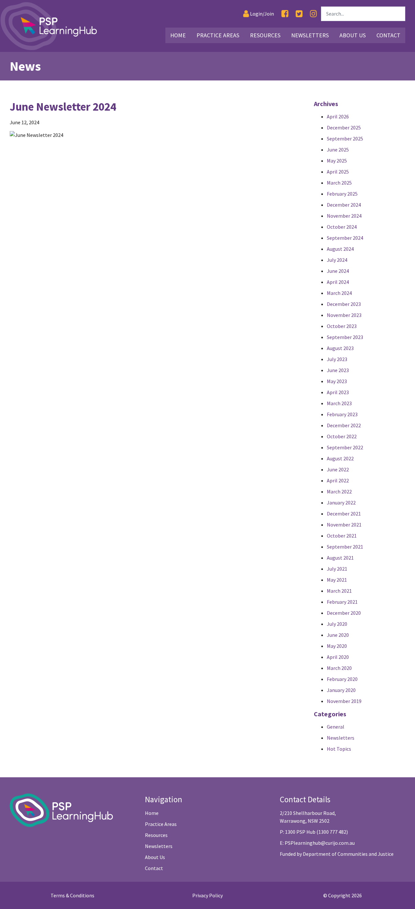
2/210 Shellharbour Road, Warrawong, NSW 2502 (308, 817)
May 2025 (337, 160)
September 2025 (345, 138)
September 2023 (345, 337)
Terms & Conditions (72, 895)
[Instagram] (313, 14)
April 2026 (338, 116)
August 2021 (340, 557)
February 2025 (342, 193)
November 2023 (344, 315)
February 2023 (342, 414)
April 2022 (338, 480)
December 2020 (344, 613)
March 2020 (339, 668)
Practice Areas (217, 35)
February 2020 (342, 679)
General (335, 726)
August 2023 (340, 348)
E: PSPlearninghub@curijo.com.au (317, 843)
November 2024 (344, 215)
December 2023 (344, 304)
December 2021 (344, 513)
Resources (265, 35)
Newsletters (310, 35)
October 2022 (342, 436)
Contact (388, 35)
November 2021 (344, 524)
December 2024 (344, 204)
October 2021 (342, 535)
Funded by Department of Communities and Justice (337, 854)
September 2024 (345, 238)
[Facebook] (284, 14)
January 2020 (341, 690)
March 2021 (339, 591)
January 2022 (341, 502)
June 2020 (338, 635)
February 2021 (342, 602)
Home (178, 35)
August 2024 (340, 249)
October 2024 (342, 227)
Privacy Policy (207, 895)
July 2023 (337, 359)
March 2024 (339, 293)
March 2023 (339, 403)
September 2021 (345, 546)
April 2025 (338, 171)
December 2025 (344, 127)
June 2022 (338, 469)
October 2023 (342, 326)
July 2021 (337, 568)
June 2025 (338, 149)
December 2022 (344, 425)
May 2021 (337, 579)
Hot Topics (339, 748)
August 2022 (340, 458)
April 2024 (338, 282)
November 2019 (344, 701)
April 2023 (338, 392)
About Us (352, 35)
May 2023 (337, 381)
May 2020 (337, 646)
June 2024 (338, 271)
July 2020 (337, 624)
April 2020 (338, 657)
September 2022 (345, 447)
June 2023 (338, 370)
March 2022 (339, 491)
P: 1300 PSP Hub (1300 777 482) (314, 832)
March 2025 (339, 182)
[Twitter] (299, 14)
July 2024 (337, 260)
